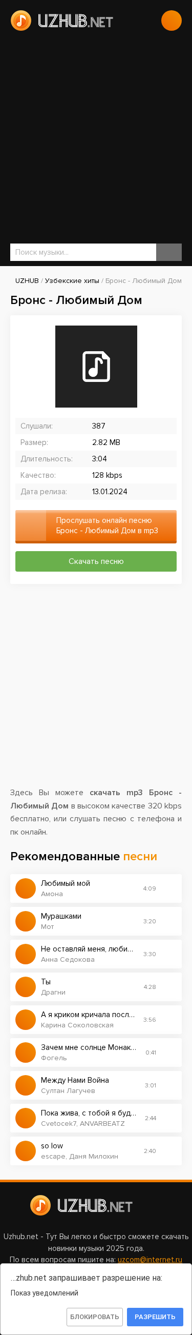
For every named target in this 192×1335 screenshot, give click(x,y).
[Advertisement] (96, 137)
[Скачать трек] (169, 888)
